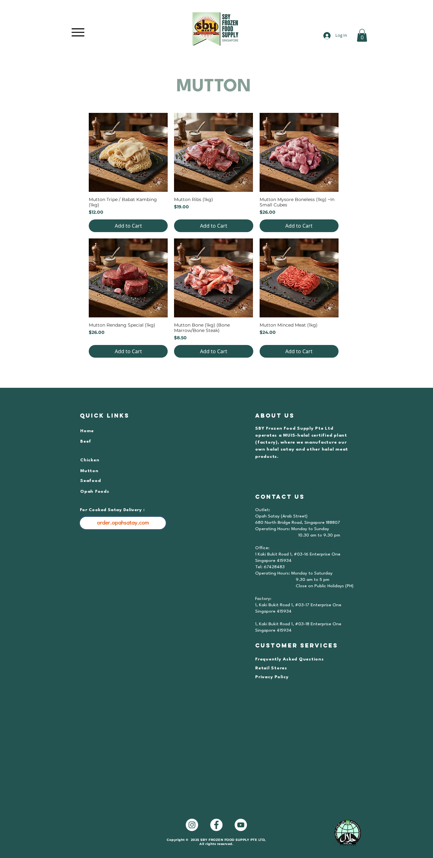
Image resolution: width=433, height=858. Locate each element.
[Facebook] (216, 825)
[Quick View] (128, 152)
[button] (362, 35)
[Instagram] (192, 825)
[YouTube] (241, 825)
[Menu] (77, 32)
